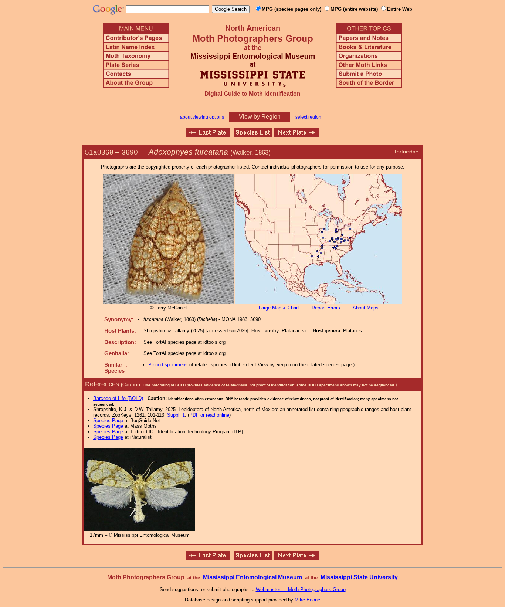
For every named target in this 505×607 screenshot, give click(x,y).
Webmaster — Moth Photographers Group (301, 589)
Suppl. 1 (176, 415)
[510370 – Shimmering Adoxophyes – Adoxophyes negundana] (296, 135)
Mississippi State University (359, 577)
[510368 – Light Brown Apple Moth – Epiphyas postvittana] (208, 135)
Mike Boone (307, 600)
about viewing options (202, 117)
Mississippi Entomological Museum (252, 577)
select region (308, 117)
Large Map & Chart (279, 308)
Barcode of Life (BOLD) (118, 398)
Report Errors (326, 308)
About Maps (366, 308)
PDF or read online (209, 415)
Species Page (108, 420)
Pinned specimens (168, 364)
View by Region (260, 116)
